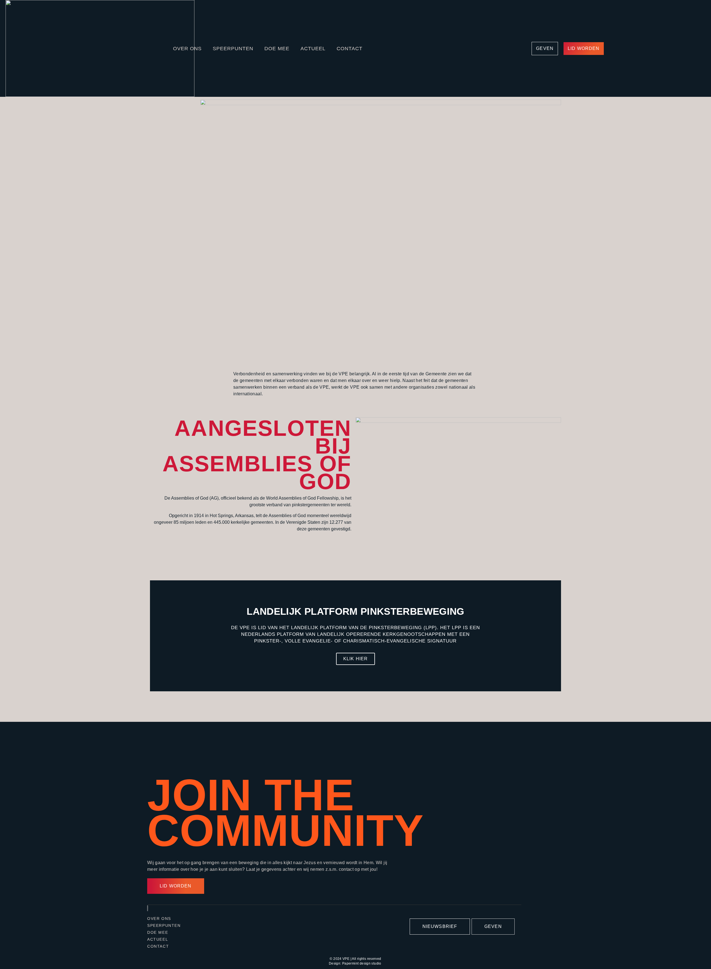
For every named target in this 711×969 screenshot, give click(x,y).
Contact (349, 48)
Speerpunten (233, 48)
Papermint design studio (361, 963)
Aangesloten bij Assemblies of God (256, 455)
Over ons (187, 48)
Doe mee (276, 48)
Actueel (313, 48)
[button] (155, 635)
